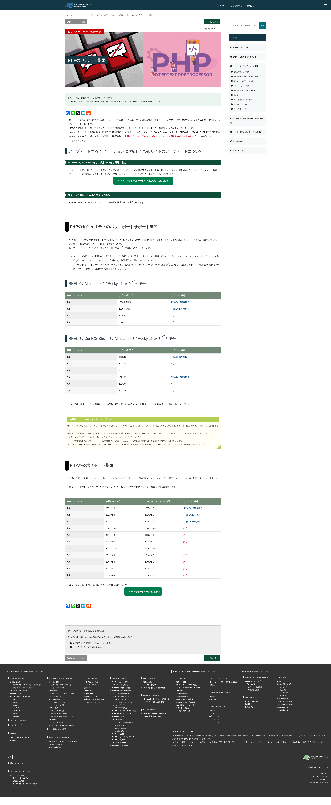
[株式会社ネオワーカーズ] (315, 757)
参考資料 (248, 704)
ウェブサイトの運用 (240, 104)
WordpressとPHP (120, 742)
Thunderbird (183, 693)
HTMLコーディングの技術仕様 (20, 737)
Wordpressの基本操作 (122, 693)
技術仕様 (236, 95)
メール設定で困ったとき (184, 711)
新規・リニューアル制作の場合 (23, 688)
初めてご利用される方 (284, 684)
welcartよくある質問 (149, 685)
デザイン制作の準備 (57, 688)
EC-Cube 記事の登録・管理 (152, 716)
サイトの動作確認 (54, 699)
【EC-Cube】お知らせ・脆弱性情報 (154, 713)
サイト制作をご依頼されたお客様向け (246, 76)
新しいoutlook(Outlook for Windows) (190, 688)
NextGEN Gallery (120, 728)
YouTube (15, 714)
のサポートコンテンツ (25, 672)
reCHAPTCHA (15, 711)
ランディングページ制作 (241, 86)
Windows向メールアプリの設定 (186, 685)
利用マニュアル (148, 682)
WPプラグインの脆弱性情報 (124, 722)
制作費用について (15, 693)
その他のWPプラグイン (122, 731)
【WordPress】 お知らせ (120, 685)
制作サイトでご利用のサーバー (244, 90)
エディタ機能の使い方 (122, 696)
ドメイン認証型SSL (286, 701)
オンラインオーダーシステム (19, 778)
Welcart (53, 719)
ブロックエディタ (120, 699)
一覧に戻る (213, 21)
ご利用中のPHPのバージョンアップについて (94, 642)
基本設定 (212, 685)
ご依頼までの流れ (15, 682)
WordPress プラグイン (119, 716)
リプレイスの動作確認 (255, 687)
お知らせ (212, 696)
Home (223, 6)
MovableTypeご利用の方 (151, 695)
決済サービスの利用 (57, 711)
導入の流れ (283, 690)
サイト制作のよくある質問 (242, 100)
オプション (213, 699)
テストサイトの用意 (57, 705)
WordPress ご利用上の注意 (121, 688)
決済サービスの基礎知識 (59, 714)
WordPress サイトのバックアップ (123, 737)
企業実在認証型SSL (286, 704)
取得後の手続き (250, 707)
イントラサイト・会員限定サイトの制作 (61, 725)
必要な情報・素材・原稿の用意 (61, 685)
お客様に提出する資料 (20, 690)
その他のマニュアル (90, 696)
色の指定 (90, 690)
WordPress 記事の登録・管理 (121, 690)
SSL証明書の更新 (282, 707)
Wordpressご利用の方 (119, 678)
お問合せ (251, 6)
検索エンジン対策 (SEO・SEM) (94, 699)
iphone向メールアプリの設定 (185, 702)
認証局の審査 (284, 693)
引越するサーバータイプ (253, 681)
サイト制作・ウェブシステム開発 (245, 66)
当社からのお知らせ (240, 47)
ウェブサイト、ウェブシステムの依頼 (25, 784)
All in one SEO (119, 725)
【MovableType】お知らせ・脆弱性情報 (156, 699)
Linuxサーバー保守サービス (218, 678)
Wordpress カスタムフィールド (122, 714)
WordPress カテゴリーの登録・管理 (124, 711)
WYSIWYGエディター (122, 708)
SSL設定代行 (238, 141)
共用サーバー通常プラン (217, 707)
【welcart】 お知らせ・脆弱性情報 (154, 688)
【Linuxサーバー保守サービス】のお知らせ (223, 682)
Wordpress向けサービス (120, 682)
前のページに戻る (77, 21)
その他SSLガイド (282, 710)
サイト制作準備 (54, 682)
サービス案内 (284, 687)
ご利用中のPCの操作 (58, 702)
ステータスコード (93, 685)
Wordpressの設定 (118, 734)
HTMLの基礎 (88, 693)
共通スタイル (88, 688)
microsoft (16, 716)
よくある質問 (281, 695)
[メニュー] (325, 6)
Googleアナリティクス (94, 702)
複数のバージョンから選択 (202, 426)
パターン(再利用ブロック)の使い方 (124, 702)
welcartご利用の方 (149, 678)
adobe (15, 702)
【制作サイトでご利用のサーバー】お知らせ (63, 741)
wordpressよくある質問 (120, 745)
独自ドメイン (238, 150)
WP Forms (118, 719)
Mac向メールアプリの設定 (184, 699)
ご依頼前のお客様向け (241, 72)
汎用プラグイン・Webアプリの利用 (62, 693)
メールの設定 (181, 678)
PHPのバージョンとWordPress (87, 646)
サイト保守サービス (240, 109)
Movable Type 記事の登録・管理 (153, 702)
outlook (181, 690)
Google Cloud (17, 708)
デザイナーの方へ (57, 696)
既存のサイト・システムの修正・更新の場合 (27, 685)
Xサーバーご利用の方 (55, 744)
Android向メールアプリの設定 (186, 705)
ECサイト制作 (53, 708)
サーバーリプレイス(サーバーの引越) (247, 132)
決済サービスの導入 (57, 722)
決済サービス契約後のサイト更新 (62, 716)
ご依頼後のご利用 (18, 781)
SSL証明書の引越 (253, 690)
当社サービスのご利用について (244, 57)
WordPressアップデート (120, 740)
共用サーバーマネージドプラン (220, 692)
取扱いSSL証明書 (282, 698)
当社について (236, 6)
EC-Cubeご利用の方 (149, 710)
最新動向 (54, 690)
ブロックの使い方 (118, 705)
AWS (14, 699)
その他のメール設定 (182, 708)
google (15, 705)
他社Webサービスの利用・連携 (20, 696)
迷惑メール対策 (181, 682)
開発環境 (13, 740)
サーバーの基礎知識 (55, 747)
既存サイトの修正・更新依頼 (243, 81)
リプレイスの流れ (250, 684)
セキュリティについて (17, 775)
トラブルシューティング (92, 682)
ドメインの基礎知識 (251, 701)
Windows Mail (183, 696)
